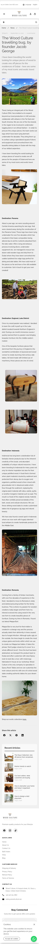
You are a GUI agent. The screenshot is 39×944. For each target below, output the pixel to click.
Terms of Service (8, 878)
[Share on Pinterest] (16, 735)
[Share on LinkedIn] (22, 735)
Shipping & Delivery (9, 868)
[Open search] (35, 22)
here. (25, 719)
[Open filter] (3, 22)
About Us (5, 845)
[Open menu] (4, 14)
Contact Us (6, 848)
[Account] (30, 14)
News (13, 28)
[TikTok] (15, 830)
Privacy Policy (7, 871)
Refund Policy (7, 875)
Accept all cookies (11, 939)
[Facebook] (4, 830)
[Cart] (35, 14)
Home (4, 28)
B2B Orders (6, 851)
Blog (3, 858)
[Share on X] (10, 735)
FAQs (4, 855)
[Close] (34, 924)
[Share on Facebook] (4, 735)
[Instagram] (10, 830)
